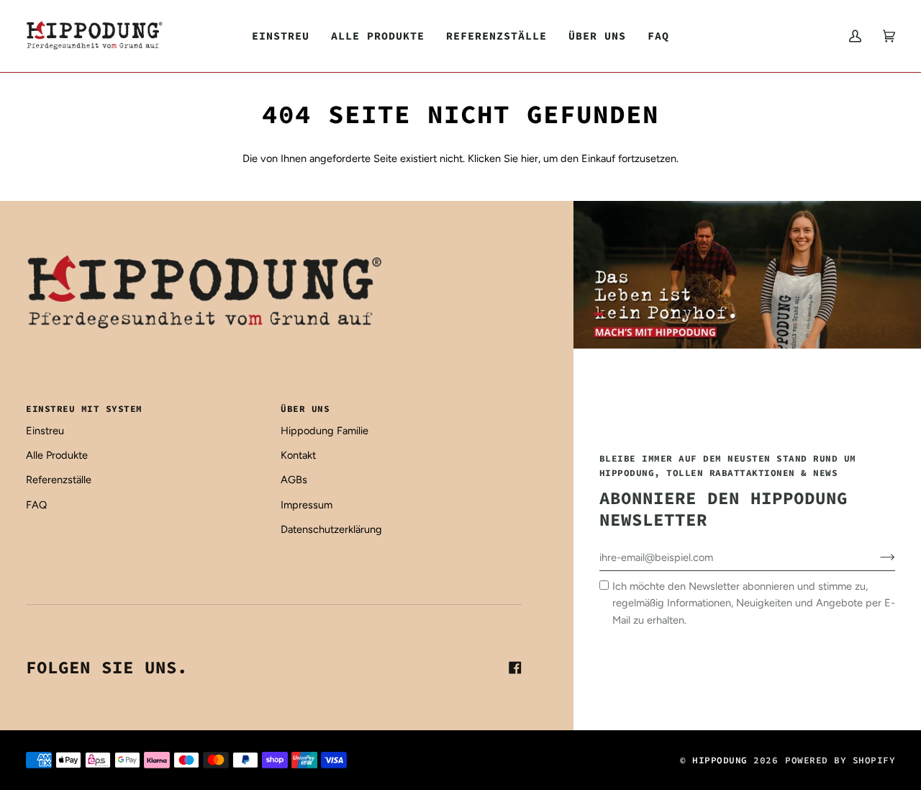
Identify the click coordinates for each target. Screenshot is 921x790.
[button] (377, 36)
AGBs (294, 479)
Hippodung (720, 760)
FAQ (36, 504)
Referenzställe (58, 479)
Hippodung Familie (324, 430)
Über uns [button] (305, 408)
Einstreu (45, 430)
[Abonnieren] (876, 557)
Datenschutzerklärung (331, 529)
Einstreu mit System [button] (84, 408)
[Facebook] (515, 667)
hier (529, 158)
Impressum (306, 504)
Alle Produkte (57, 455)
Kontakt (298, 455)
